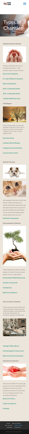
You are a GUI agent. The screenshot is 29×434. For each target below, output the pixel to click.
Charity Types (18, 425)
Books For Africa (9, 399)
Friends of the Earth (10, 283)
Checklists (9, 427)
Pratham (6, 408)
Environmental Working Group (14, 278)
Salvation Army (8, 138)
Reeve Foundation (9, 84)
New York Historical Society (13, 356)
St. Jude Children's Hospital (13, 79)
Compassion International (12, 148)
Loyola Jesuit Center (10, 153)
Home (8, 423)
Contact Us (17, 427)
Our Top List (8, 425)
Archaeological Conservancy (13, 351)
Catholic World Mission (11, 143)
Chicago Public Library (11, 346)
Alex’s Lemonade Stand (11, 89)
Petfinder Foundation (11, 218)
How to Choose (16, 423)
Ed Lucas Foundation (10, 74)
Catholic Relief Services (11, 98)
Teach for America (9, 403)
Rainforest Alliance (10, 292)
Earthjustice (7, 288)
